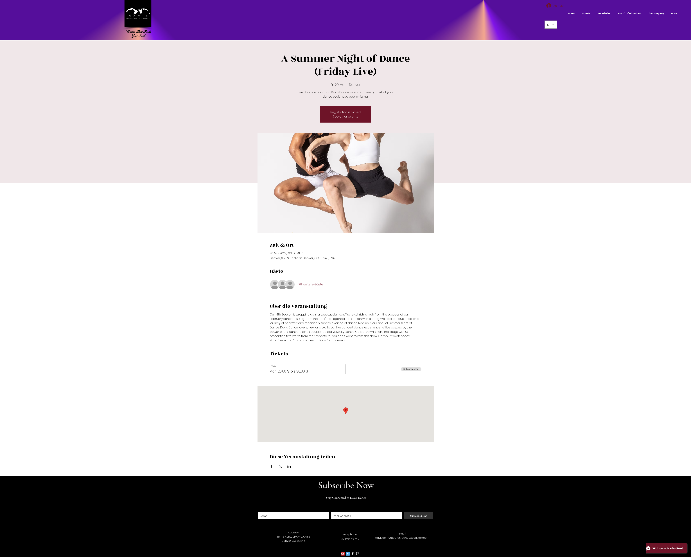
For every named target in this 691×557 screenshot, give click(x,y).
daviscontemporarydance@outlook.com (402, 538)
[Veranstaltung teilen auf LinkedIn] (289, 466)
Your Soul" (138, 36)
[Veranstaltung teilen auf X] (280, 466)
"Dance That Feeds (138, 32)
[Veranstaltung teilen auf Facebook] (271, 466)
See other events (345, 116)
